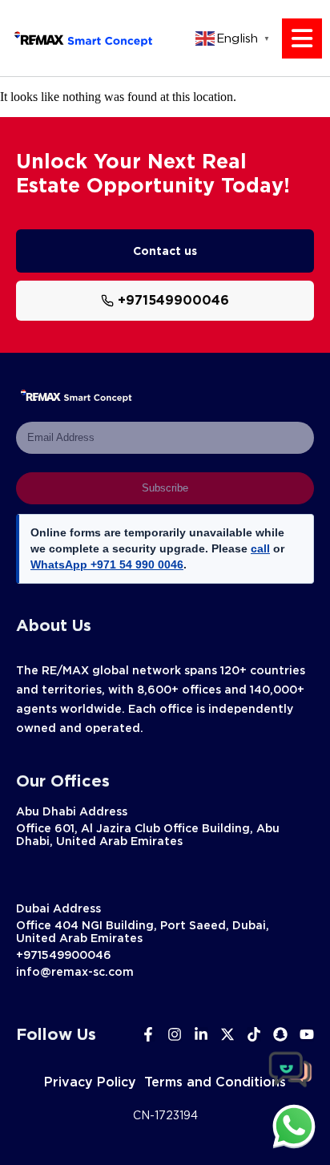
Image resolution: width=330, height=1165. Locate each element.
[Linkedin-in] (201, 1034)
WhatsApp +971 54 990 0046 (106, 564)
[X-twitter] (227, 1034)
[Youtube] (307, 1034)
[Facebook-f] (148, 1034)
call (260, 548)
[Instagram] (174, 1034)
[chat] (294, 1126)
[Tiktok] (254, 1034)
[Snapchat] (280, 1034)
